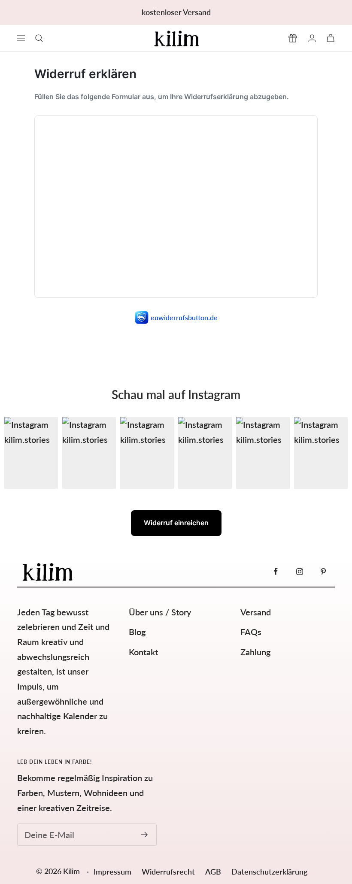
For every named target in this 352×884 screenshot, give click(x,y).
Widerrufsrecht (169, 871)
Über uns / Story (160, 612)
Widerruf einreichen (176, 522)
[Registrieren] (144, 835)
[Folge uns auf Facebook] (276, 571)
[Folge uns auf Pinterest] (323, 571)
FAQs (250, 632)
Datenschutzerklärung (269, 871)
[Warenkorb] (330, 38)
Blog (137, 632)
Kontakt (143, 652)
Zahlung (255, 652)
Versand (255, 612)
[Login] (312, 38)
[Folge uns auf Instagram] (299, 571)
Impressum (112, 871)
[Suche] (39, 38)
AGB (214, 871)
